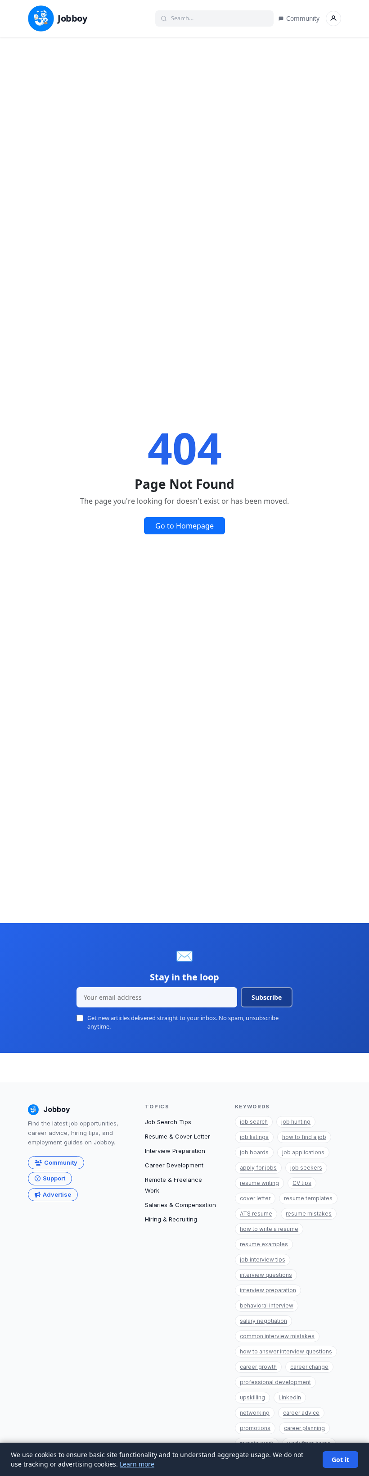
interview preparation (268, 1290)
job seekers (306, 1167)
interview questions (266, 1274)
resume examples (264, 1244)
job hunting (295, 1121)
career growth (258, 1366)
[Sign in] (333, 18)
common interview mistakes (277, 1336)
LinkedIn (290, 1397)
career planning (304, 1428)
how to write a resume (269, 1228)
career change (309, 1366)
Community (303, 18)
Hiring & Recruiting (171, 1219)
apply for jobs (258, 1167)
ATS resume (256, 1213)
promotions (255, 1428)
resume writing (259, 1183)
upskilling (252, 1397)
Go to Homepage (184, 526)
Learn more (137, 1464)
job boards (254, 1152)
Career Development (174, 1165)
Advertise (57, 1194)
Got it (340, 1459)
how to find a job (304, 1137)
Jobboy (72, 18)
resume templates (308, 1198)
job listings (254, 1137)
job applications (303, 1152)
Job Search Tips (168, 1121)
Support (54, 1178)
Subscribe (267, 997)
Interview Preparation (175, 1150)
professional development (275, 1382)
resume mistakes (309, 1213)
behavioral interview (266, 1305)
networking (255, 1412)
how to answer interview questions (286, 1351)
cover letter (255, 1198)
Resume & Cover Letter (177, 1136)
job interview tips (262, 1259)
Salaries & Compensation (180, 1204)
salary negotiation (263, 1320)
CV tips (301, 1183)
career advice (301, 1412)
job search (254, 1121)
